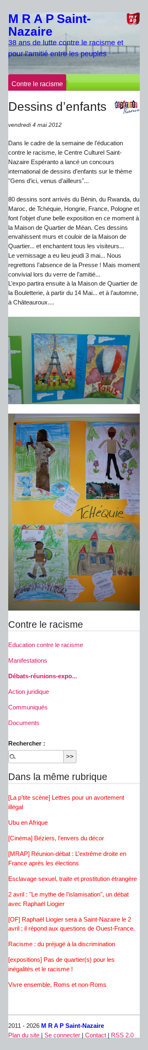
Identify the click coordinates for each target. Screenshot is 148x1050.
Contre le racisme (37, 83)
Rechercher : (26, 743)
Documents (23, 722)
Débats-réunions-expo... (42, 676)
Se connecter (62, 1035)
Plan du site (23, 1035)
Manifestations (27, 660)
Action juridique (28, 691)
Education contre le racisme (45, 644)
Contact (95, 1035)
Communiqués (28, 707)
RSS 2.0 (122, 1035)
